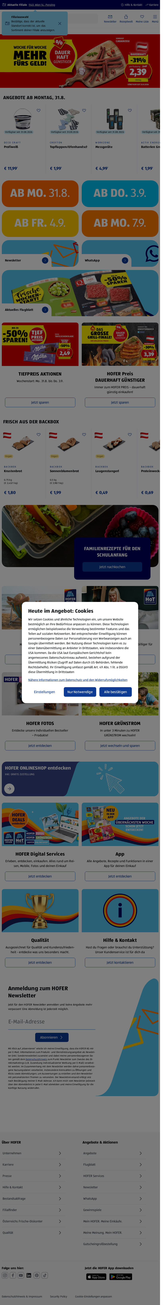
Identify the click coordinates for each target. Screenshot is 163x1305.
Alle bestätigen (115, 692)
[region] (80, 652)
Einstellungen (44, 692)
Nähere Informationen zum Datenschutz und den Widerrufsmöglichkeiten (77, 680)
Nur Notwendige (80, 692)
